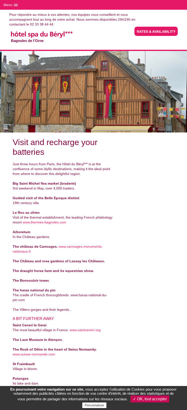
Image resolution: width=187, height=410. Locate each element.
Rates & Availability (156, 31)
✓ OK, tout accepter (150, 399)
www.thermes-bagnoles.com (44, 222)
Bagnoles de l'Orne (41, 26)
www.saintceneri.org (85, 330)
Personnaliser (94, 405)
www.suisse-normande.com (34, 354)
